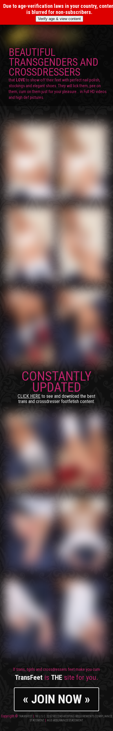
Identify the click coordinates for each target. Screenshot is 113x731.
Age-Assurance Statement (65, 720)
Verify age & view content (59, 19)
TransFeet (25, 716)
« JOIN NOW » (56, 699)
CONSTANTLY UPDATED (56, 386)
